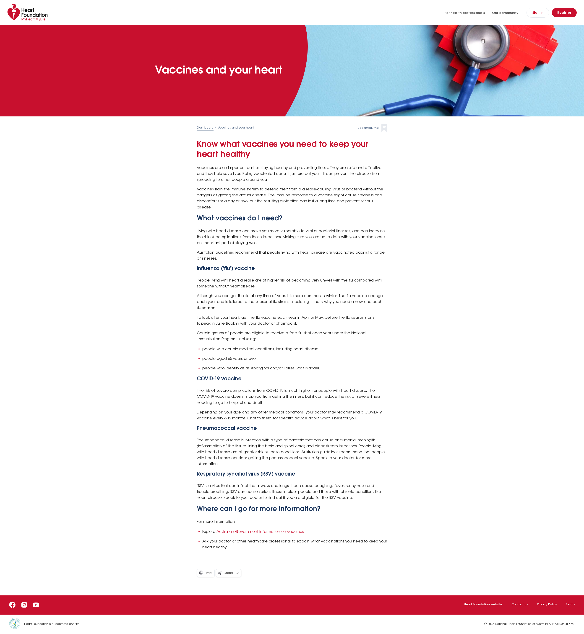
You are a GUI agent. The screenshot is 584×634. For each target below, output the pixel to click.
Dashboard (205, 127)
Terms (570, 604)
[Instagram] (24, 605)
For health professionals (465, 13)
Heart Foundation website (483, 604)
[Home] (28, 12)
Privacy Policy (547, 604)
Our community (505, 13)
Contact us (519, 604)
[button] (372, 128)
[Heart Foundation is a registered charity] (16, 624)
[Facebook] (12, 605)
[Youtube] (36, 605)
